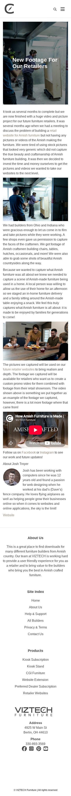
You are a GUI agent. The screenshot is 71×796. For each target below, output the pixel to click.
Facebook (29, 452)
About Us (35, 607)
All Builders (35, 620)
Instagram (47, 452)
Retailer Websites (35, 693)
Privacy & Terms (35, 627)
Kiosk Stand (35, 666)
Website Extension (35, 679)
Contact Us (35, 634)
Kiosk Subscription (35, 659)
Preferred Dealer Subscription (35, 686)
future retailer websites (19, 369)
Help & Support (35, 614)
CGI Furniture (35, 673)
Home (35, 600)
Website (8, 515)
